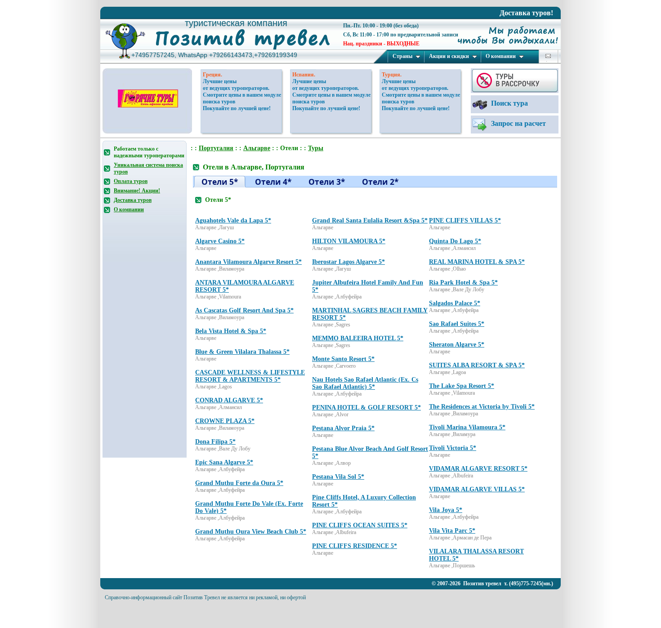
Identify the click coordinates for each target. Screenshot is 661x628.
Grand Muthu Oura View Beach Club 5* (250, 531)
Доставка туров (133, 200)
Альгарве (256, 148)
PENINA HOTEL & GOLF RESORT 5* (366, 407)
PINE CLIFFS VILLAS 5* (465, 220)
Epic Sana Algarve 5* (224, 462)
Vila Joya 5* (445, 510)
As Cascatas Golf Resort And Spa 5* (244, 310)
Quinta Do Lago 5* (455, 241)
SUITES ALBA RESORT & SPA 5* (477, 365)
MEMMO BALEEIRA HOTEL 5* (357, 338)
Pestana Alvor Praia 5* (343, 428)
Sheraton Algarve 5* (456, 344)
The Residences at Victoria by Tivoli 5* (482, 406)
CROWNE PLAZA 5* (225, 421)
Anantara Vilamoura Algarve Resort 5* (248, 261)
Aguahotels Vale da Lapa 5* (233, 220)
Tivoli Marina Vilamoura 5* (467, 427)
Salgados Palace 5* (454, 303)
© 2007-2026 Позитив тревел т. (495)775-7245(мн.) (492, 583)
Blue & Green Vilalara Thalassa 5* (242, 351)
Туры (315, 148)
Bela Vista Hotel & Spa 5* (230, 331)
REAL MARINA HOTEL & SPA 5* (477, 261)
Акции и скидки (449, 56)
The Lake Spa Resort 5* (461, 386)
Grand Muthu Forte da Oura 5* (239, 483)
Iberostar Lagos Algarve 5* (348, 261)
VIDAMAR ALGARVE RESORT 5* (478, 468)
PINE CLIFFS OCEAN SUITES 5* (359, 525)
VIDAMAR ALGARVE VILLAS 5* (477, 489)
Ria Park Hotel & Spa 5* (463, 282)
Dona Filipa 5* (215, 441)
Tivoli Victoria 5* (452, 448)
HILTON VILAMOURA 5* (348, 241)
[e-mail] (548, 56)
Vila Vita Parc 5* (452, 530)
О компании (501, 56)
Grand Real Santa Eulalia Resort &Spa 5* (370, 220)
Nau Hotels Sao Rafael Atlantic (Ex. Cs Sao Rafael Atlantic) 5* (365, 383)
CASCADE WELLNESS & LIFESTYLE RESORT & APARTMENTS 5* (250, 376)
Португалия (216, 148)
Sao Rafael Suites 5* (456, 324)
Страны (402, 56)
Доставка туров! (526, 13)
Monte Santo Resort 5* (343, 359)
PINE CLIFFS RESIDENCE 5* (354, 546)
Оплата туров (130, 181)
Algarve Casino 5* (220, 241)
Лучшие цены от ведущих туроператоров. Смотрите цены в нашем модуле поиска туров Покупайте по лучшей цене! (242, 94)
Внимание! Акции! (137, 190)
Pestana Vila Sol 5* (338, 476)
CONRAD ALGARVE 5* (229, 400)
